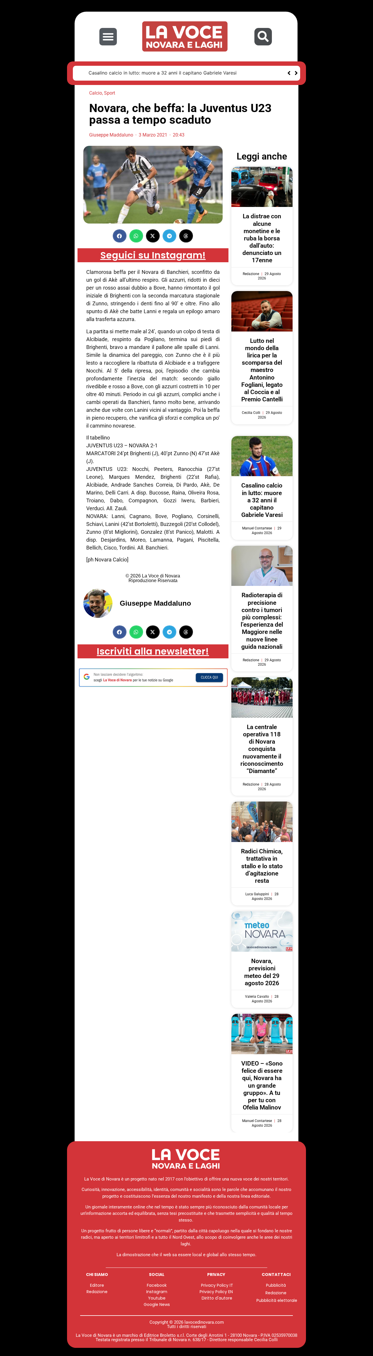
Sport (109, 92)
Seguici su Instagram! (153, 254)
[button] (108, 36)
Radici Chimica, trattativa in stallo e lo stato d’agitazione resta (262, 866)
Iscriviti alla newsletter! (153, 650)
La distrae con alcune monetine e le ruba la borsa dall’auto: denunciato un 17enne (261, 237)
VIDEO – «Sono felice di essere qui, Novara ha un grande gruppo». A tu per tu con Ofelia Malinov (262, 1085)
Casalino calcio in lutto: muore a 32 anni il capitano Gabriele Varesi (155, 73)
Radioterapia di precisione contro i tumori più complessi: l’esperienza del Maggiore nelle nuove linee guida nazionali (262, 620)
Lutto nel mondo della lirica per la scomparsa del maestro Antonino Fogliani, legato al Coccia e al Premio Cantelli (262, 370)
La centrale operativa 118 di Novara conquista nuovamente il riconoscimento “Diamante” (261, 748)
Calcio (95, 92)
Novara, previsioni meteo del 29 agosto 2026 (261, 971)
